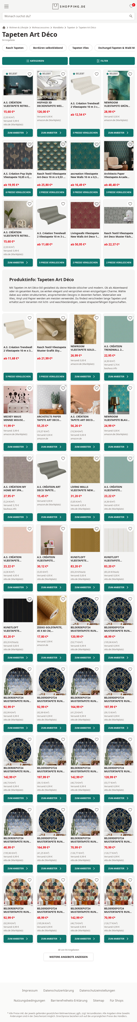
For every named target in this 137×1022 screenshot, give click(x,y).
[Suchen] (131, 16)
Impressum (30, 990)
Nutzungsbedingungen (29, 1000)
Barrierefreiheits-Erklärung (69, 1000)
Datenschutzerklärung (58, 990)
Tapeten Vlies (80, 47)
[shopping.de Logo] (68, 6)
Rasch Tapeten (15, 47)
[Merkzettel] (131, 6)
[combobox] (68, 16)
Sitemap (98, 1000)
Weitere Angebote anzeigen (68, 957)
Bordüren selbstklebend (48, 47)
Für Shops (116, 1000)
